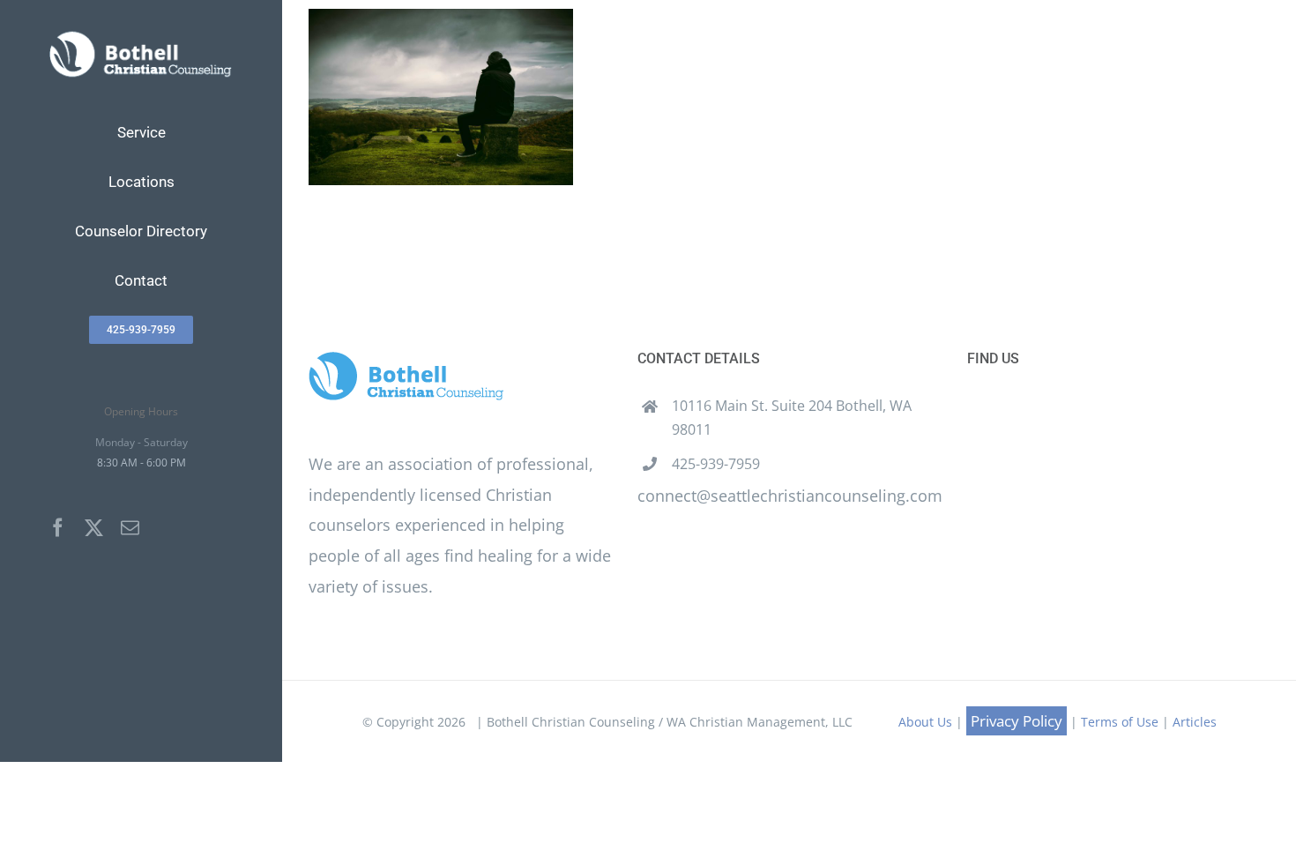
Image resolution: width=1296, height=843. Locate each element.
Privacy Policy (1016, 721)
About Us (925, 721)
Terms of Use (1119, 721)
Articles (1195, 721)
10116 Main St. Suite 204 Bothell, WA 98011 (792, 417)
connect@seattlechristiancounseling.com (789, 495)
